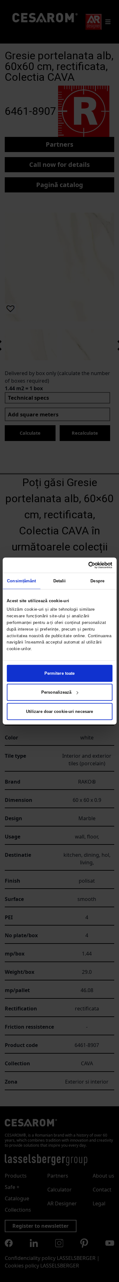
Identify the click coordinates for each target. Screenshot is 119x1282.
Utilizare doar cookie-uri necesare (59, 711)
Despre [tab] (97, 581)
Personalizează (56, 692)
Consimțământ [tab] (21, 581)
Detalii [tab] (59, 581)
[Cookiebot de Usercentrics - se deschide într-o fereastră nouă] (85, 565)
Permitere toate (59, 673)
